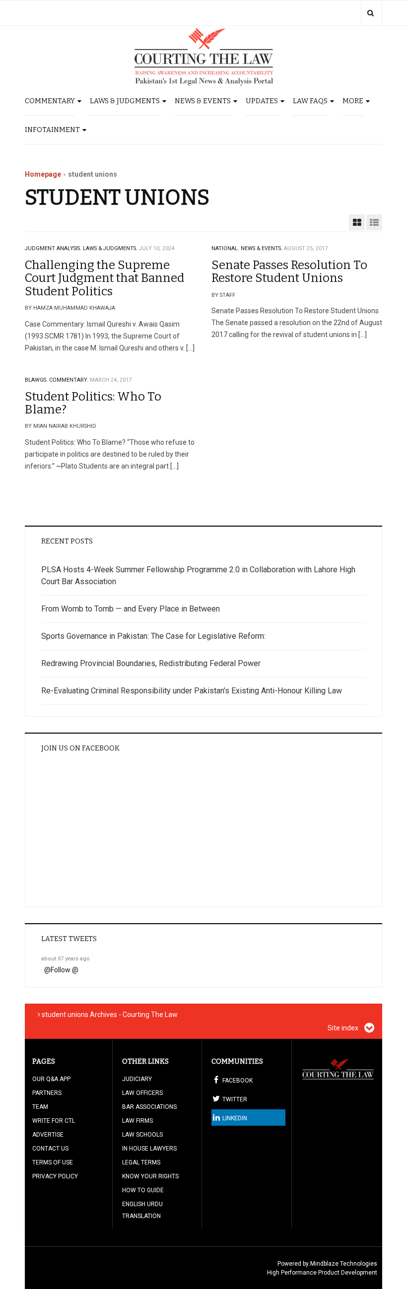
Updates (262, 101)
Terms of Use (52, 1162)
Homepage (43, 174)
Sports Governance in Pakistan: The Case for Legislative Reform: (153, 636)
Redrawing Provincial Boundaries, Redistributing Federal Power (151, 663)
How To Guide (143, 1190)
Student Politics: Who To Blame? (93, 403)
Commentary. (68, 380)
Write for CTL (53, 1120)
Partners (47, 1092)
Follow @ (64, 970)
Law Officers (142, 1092)
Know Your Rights (150, 1176)
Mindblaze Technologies (343, 1263)
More (352, 101)
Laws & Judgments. (110, 248)
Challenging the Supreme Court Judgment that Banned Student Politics (104, 278)
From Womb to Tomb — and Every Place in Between (130, 608)
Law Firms (137, 1120)
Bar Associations (149, 1106)
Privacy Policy (55, 1176)
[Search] (370, 12)
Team (40, 1106)
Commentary (50, 101)
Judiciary (137, 1079)
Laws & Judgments (125, 101)
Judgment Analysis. (53, 248)
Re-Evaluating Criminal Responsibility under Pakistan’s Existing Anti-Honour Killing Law (191, 690)
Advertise (48, 1134)
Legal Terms (141, 1162)
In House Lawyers (149, 1148)
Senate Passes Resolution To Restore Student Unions (289, 271)
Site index (344, 1028)
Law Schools (142, 1134)
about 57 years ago (65, 958)
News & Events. (261, 248)
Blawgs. (36, 380)
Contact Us (50, 1148)
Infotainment (52, 130)
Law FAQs (310, 101)
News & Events (203, 101)
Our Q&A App (51, 1079)
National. (225, 248)
